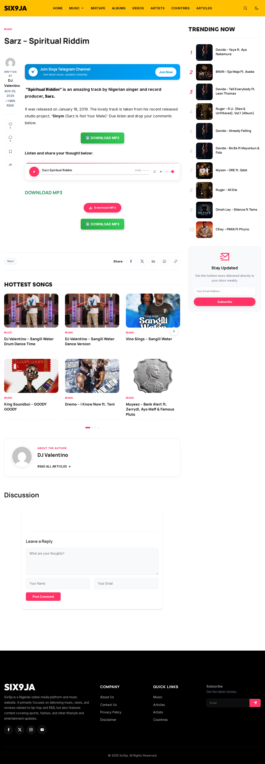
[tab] (87, 427)
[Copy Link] (175, 261)
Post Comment (43, 596)
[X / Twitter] (142, 261)
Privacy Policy (111, 712)
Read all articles (52, 466)
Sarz (10, 261)
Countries (160, 720)
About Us (107, 697)
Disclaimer (108, 720)
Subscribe (224, 302)
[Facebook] (130, 261)
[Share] (10, 165)
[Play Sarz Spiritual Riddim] (34, 172)
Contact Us (108, 705)
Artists (158, 712)
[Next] (174, 331)
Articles (159, 705)
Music (8, 29)
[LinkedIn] (153, 261)
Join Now (166, 72)
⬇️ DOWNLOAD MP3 (102, 138)
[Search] (245, 8)
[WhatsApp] (164, 261)
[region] (92, 361)
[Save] (10, 152)
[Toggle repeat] (155, 172)
